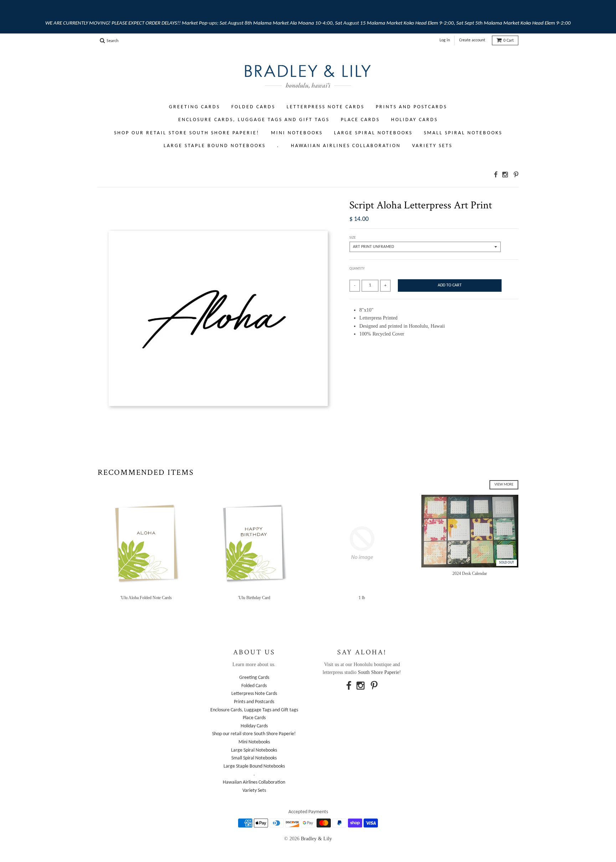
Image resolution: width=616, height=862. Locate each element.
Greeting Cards (194, 107)
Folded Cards (253, 107)
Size (352, 238)
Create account (472, 40)
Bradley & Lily (316, 838)
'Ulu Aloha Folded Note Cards (146, 597)
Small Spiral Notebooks (463, 133)
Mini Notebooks (297, 133)
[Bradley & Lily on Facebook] (495, 175)
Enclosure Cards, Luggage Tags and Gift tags (253, 120)
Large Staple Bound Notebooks (215, 146)
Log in (445, 40)
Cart (508, 40)
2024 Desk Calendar (469, 573)
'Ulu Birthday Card (254, 597)
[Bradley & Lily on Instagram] (505, 175)
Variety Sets (432, 146)
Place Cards (360, 120)
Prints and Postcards (411, 107)
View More (503, 485)
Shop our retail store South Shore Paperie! (187, 133)
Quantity (357, 269)
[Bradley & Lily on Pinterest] (516, 175)
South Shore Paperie (378, 672)
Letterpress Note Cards (325, 107)
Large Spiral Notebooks (373, 133)
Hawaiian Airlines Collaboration (346, 146)
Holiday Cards (414, 120)
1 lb (362, 597)
